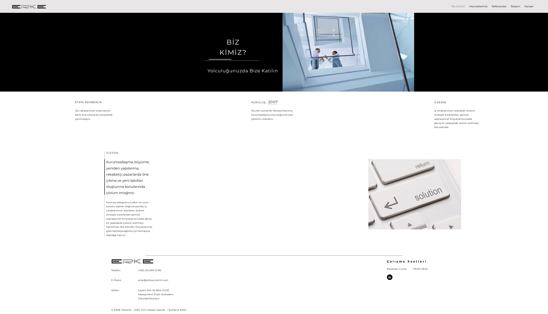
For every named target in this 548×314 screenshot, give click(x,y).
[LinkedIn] (389, 277)
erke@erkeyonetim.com (153, 280)
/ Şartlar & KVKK (176, 310)
